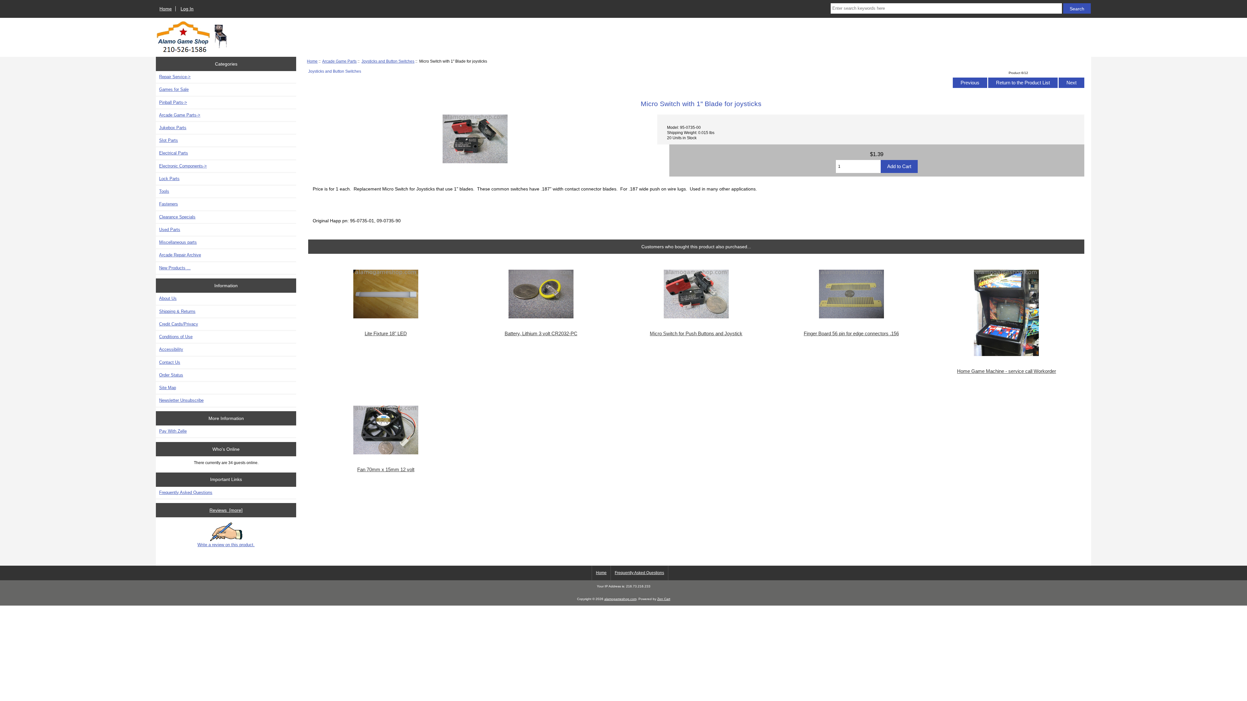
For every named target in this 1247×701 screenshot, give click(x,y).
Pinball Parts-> (173, 102)
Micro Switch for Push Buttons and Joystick (696, 333)
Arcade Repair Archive (180, 254)
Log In (187, 8)
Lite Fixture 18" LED (386, 333)
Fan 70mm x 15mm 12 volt (385, 469)
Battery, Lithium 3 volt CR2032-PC (541, 333)
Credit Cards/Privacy (178, 324)
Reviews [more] (226, 510)
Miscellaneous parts (178, 242)
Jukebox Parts (172, 127)
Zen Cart (663, 599)
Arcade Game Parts (339, 61)
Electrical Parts (173, 153)
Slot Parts (168, 140)
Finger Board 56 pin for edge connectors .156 (851, 333)
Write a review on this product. (226, 544)
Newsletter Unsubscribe (181, 400)
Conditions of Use (176, 336)
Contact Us (169, 362)
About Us (168, 298)
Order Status (171, 375)
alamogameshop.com (620, 599)
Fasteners (168, 204)
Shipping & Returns (177, 311)
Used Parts (169, 229)
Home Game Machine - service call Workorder (1006, 371)
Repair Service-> (175, 76)
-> (179, 115)
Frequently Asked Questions (185, 492)
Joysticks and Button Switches (387, 61)
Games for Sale (174, 89)
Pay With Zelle (173, 431)
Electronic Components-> (183, 166)
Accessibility (171, 349)
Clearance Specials (177, 217)
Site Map (167, 387)
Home (165, 8)
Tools (164, 191)
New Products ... (175, 267)
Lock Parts (169, 178)
